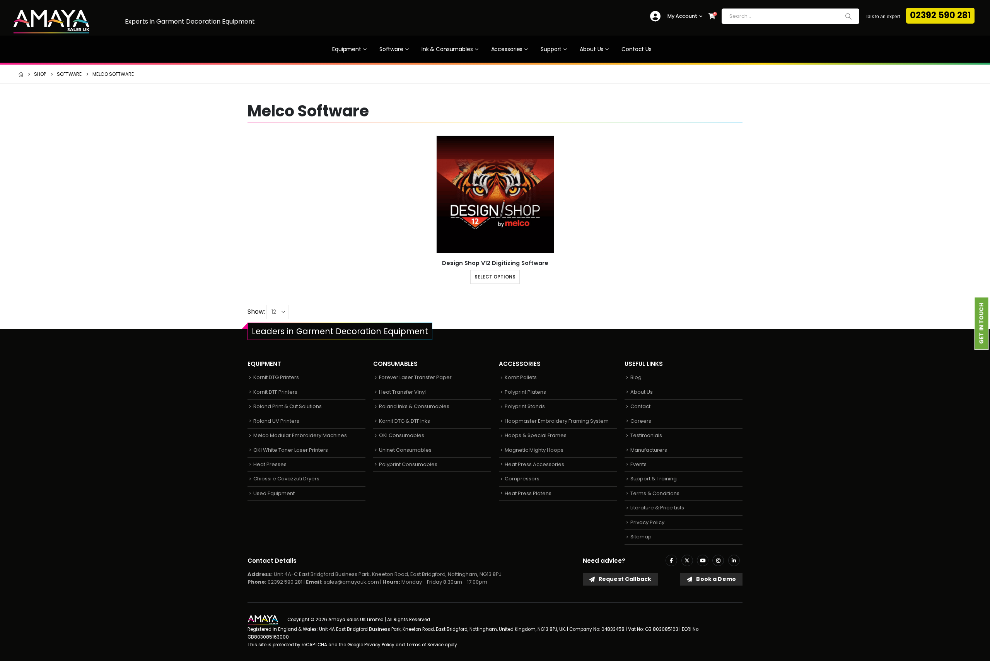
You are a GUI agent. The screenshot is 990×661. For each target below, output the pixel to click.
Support (551, 49)
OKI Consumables (401, 435)
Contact (640, 406)
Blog (636, 377)
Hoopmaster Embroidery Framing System (557, 421)
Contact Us (636, 49)
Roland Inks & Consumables (414, 406)
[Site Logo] (51, 22)
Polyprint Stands (525, 406)
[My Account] (655, 16)
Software (391, 49)
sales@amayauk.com (351, 582)
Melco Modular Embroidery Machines (300, 435)
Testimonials (646, 435)
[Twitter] (687, 560)
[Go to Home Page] (21, 74)
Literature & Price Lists (657, 507)
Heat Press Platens (528, 493)
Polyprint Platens (525, 392)
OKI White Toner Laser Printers (290, 450)
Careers (640, 421)
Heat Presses (270, 464)
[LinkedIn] (734, 560)
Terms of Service (425, 645)
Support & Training (653, 478)
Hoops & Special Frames (536, 435)
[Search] (848, 16)
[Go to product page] (495, 194)
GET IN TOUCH (981, 323)
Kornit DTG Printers (276, 377)
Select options (495, 276)
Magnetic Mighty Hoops (534, 450)
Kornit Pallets (521, 377)
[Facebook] (671, 560)
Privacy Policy (647, 522)
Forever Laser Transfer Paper (415, 377)
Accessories (507, 49)
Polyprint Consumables (408, 464)
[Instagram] (718, 560)
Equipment (346, 49)
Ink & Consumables (447, 49)
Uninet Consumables (405, 450)
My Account (682, 16)
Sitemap (641, 536)
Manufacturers (648, 450)
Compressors (522, 478)
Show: (256, 311)
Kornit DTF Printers (275, 392)
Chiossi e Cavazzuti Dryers (286, 478)
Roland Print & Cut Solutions (287, 406)
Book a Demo (715, 579)
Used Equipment (274, 493)
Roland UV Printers (276, 421)
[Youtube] (702, 560)
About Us (591, 49)
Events (638, 464)
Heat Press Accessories (534, 464)
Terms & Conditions (654, 493)
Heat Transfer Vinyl (402, 392)
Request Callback (624, 579)
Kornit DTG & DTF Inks (404, 421)
